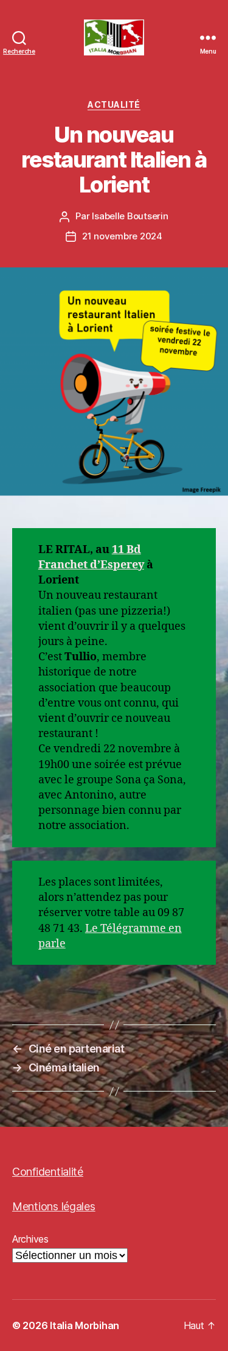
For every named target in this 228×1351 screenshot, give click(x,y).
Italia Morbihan (84, 1325)
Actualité (114, 104)
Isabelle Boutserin (130, 216)
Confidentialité (47, 1171)
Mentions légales (53, 1206)
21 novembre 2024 (122, 236)
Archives (30, 1239)
